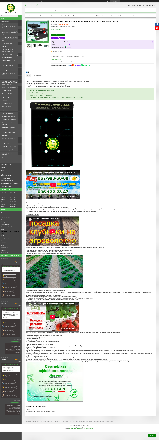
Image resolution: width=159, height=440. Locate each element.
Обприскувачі (5, 100)
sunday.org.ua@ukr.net (7, 238)
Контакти (77, 10)
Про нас (3, 167)
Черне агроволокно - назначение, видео (6, 174)
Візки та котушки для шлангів (10, 87)
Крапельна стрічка (7, 158)
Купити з (55, 38)
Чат (153, 435)
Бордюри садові (6, 97)
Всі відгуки (16, 417)
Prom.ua (87, 425)
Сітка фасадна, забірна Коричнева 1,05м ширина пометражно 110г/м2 (9, 369)
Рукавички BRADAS (7, 94)
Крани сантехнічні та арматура (7, 123)
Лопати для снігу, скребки (9, 119)
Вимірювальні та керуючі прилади (8, 128)
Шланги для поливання (8, 70)
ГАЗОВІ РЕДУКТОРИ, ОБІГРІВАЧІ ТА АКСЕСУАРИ (10, 142)
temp (3, 161)
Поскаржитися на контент (75, 428)
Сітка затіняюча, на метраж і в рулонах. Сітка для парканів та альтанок (10, 38)
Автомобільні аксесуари (8, 116)
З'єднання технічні (7, 110)
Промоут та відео (51, 10)
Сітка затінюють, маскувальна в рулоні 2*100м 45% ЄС (10, 269)
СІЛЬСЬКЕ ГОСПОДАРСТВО (9, 146)
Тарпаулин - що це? (6, 186)
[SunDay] (10, 8)
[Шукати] (20, 16)
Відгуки (3, 170)
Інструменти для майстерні (9, 150)
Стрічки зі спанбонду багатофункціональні (7, 50)
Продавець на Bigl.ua (80, 427)
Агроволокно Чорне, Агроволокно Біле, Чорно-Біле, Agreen (10, 26)
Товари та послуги (34, 15)
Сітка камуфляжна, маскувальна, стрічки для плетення (8, 45)
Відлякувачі (5, 135)
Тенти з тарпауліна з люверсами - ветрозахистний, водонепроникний (10, 56)
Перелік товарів (5, 21)
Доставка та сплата (6, 164)
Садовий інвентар (7, 103)
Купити (58, 35)
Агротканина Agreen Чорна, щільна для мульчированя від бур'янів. (10, 32)
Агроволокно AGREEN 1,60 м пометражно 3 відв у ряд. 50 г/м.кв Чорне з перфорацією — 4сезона (10, 315)
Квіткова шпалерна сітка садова (8, 61)
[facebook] (26, 72)
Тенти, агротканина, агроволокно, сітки (7, 65)
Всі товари (38, 10)
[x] (28, 72)
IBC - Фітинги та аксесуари (9, 138)
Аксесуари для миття (7, 113)
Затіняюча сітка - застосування (9, 183)
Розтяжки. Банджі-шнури (8, 132)
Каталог (29, 10)
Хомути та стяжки (6, 106)
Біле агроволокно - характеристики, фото (7, 179)
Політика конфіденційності (88, 428)
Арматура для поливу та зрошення (8, 73)
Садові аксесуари (6, 90)
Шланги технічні (6, 78)
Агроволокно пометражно (80, 15)
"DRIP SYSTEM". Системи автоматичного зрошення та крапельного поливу (9, 82)
